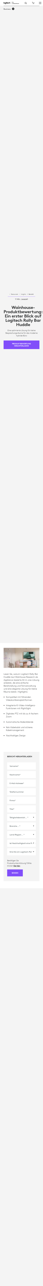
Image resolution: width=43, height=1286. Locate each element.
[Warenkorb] (33, 3)
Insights (23, 294)
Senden (15, 873)
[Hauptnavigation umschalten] (40, 3)
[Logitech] (12, 3)
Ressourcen (14, 294)
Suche (26, 3)
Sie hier (16, 866)
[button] (9, 9)
